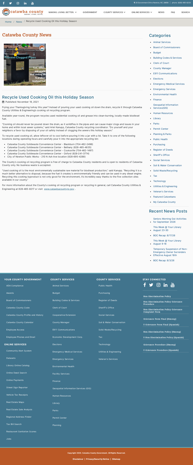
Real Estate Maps (15, 402)
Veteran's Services (163, 191)
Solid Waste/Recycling (165, 170)
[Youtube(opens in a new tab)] (173, 285)
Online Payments (15, 380)
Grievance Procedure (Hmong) (159, 344)
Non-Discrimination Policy (157, 296)
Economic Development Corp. (68, 337)
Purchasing (159, 144)
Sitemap (116, 459)
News (161, 12)
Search (185, 12)
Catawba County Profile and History (24, 315)
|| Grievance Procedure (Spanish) (161, 350)
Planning (57, 425)
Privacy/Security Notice (97, 459)
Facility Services (61, 374)
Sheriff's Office (161, 154)
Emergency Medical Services (169, 83)
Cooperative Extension (64, 315)
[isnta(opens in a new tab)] (159, 285)
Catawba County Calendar (19, 322)
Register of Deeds (163, 149)
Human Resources (163, 113)
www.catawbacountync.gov (59, 189)
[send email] (10, 3)
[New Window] (3, 3)
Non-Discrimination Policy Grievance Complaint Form (163, 310)
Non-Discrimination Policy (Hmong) (162, 331)
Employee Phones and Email (20, 337)
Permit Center (160, 128)
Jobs (8, 439)
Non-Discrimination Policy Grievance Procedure (163, 303)
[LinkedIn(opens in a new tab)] (166, 285)
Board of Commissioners (166, 47)
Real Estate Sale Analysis (19, 409)
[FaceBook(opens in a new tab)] (145, 285)
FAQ (173, 12)
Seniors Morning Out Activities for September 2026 (170, 220)
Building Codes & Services (167, 57)
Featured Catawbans (164, 196)
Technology (159, 181)
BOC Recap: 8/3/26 (163, 260)
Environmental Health (165, 94)
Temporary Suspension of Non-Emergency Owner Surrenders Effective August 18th (170, 252)
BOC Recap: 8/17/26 (164, 235)
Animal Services (162, 42)
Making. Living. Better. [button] (62, 12)
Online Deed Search (16, 373)
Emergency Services (164, 89)
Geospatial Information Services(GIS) (165, 106)
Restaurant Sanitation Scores (21, 431)
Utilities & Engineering (165, 186)
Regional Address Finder (19, 417)
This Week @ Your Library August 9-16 (167, 242)
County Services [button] (113, 12)
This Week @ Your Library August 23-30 (167, 229)
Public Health (160, 139)
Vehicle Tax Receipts (17, 395)
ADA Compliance (14, 285)
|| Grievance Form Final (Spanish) (161, 324)
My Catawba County (164, 202)
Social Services (161, 160)
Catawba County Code (18, 307)
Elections (158, 78)
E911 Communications (165, 73)
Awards (10, 293)
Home (8, 21)
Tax (155, 175)
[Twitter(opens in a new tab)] (152, 285)
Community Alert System (19, 350)
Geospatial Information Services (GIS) (72, 388)
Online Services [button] (141, 12)
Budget (157, 52)
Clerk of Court (161, 63)
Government (90, 12)
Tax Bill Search (14, 424)
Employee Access (15, 329)
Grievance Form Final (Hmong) (159, 319)
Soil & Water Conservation (167, 165)
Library (157, 118)
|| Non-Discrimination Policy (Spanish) (163, 337)
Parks (156, 123)
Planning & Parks (162, 134)
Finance (157, 99)
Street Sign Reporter (17, 387)
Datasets (11, 358)
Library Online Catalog (18, 365)
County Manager (162, 68)
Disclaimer (78, 459)
